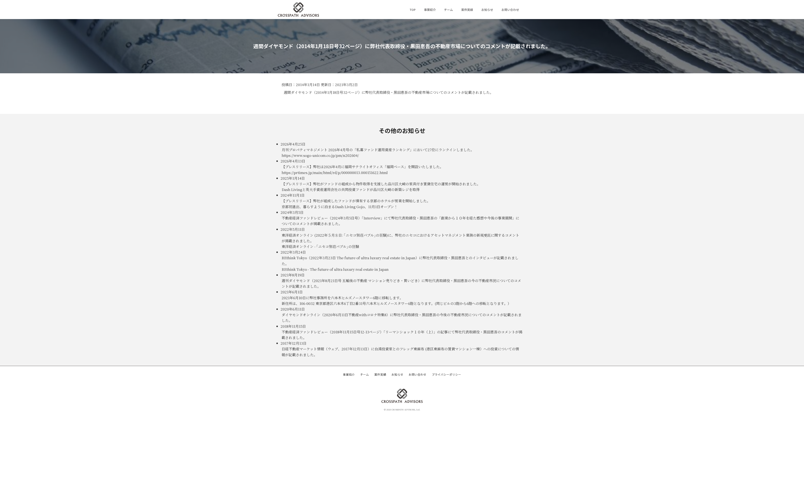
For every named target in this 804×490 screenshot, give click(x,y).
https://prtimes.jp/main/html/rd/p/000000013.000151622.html (335, 172)
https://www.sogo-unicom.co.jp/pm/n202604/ (320, 155)
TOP (413, 10)
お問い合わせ (510, 10)
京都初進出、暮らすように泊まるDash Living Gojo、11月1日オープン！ (340, 206)
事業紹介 (430, 10)
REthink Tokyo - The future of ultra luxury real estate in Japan (335, 269)
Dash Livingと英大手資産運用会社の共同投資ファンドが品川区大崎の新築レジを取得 (351, 189)
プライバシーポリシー (446, 374)
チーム (448, 10)
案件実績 (467, 10)
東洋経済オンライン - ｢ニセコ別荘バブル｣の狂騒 (320, 246)
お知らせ (487, 10)
